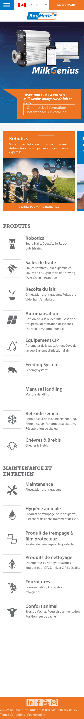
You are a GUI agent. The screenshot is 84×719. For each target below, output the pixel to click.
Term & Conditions (12, 714)
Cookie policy (36, 714)
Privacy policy (67, 710)
